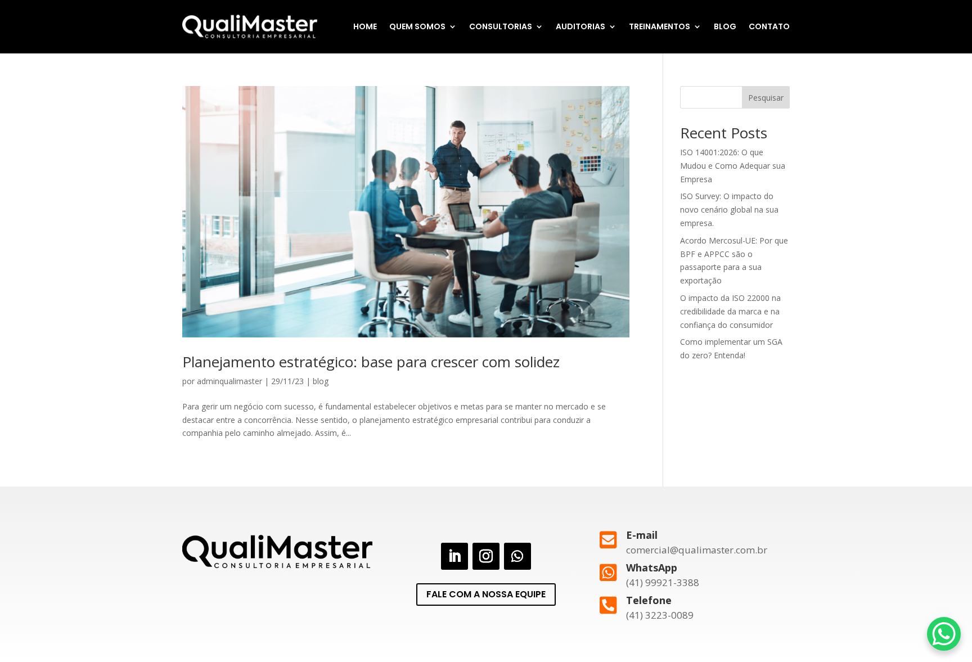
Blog (725, 26)
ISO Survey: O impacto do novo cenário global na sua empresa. (729, 209)
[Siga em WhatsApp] (517, 556)
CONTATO (769, 26)
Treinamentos (659, 26)
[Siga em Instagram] (486, 556)
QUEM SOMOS (417, 26)
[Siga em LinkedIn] (454, 556)
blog (320, 381)
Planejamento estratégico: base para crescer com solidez (371, 362)
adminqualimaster (229, 381)
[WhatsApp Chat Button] (944, 634)
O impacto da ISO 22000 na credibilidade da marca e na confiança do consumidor (730, 311)
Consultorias (500, 26)
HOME (365, 26)
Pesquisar (766, 97)
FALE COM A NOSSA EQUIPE (486, 594)
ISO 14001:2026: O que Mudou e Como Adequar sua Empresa (732, 165)
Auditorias (580, 26)
